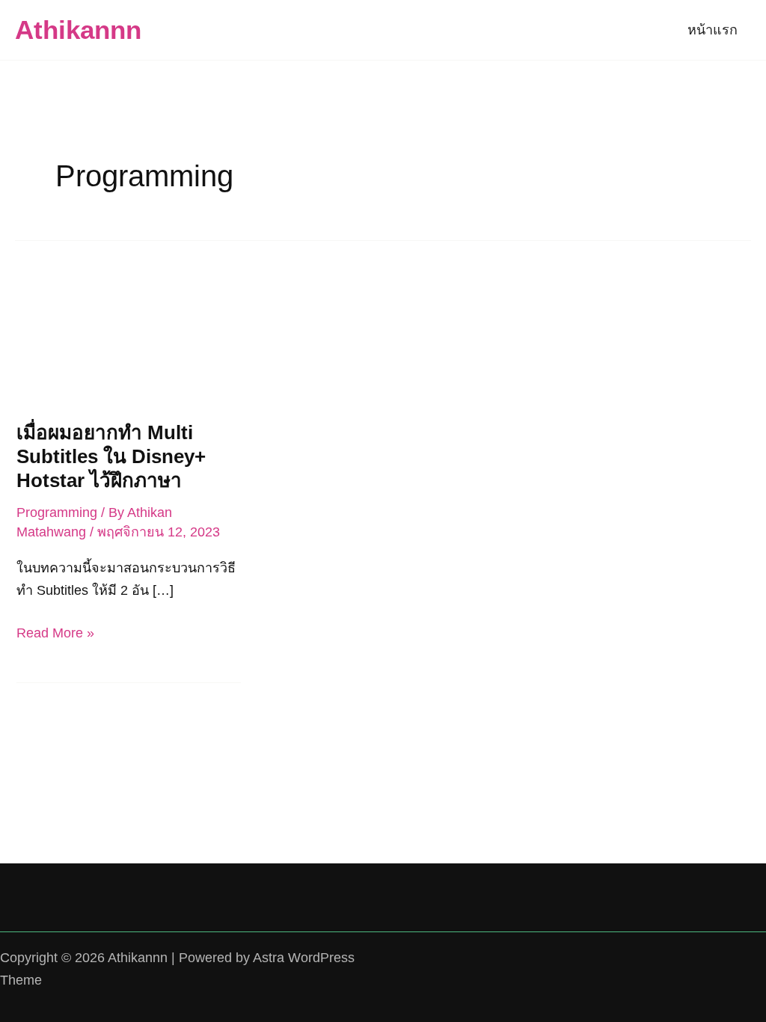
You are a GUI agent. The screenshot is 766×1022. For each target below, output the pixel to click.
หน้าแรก (712, 29)
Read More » (55, 635)
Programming (56, 512)
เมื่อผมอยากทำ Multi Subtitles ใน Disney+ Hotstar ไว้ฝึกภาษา (111, 456)
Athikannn (78, 29)
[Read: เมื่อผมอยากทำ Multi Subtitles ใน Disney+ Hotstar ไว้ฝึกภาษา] (128, 336)
